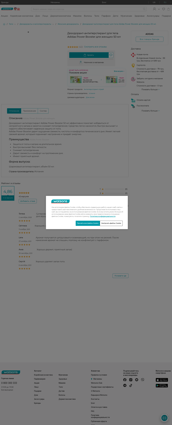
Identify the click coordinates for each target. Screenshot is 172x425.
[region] (87, 212)
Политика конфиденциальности (102, 216)
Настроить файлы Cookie (111, 223)
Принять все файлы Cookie (87, 223)
